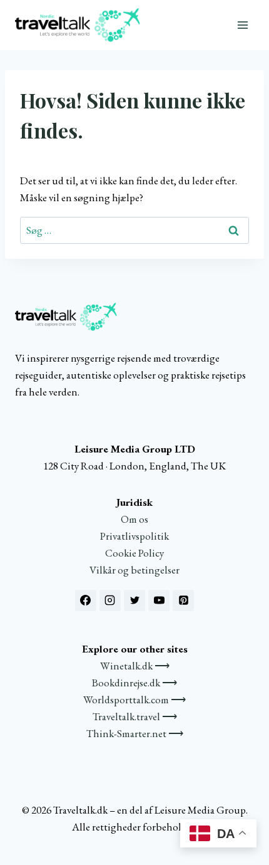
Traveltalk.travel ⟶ (135, 716)
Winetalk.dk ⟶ (135, 666)
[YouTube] (159, 600)
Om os (134, 519)
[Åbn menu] (242, 24)
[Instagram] (110, 600)
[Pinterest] (183, 600)
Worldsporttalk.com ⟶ (134, 699)
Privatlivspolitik (134, 536)
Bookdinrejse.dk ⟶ (134, 682)
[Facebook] (85, 600)
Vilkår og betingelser (134, 570)
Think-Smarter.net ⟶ (134, 733)
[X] (134, 600)
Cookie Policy (134, 553)
